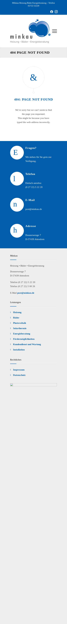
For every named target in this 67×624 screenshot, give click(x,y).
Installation (19, 349)
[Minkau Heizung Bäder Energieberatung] (31, 31)
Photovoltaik (19, 323)
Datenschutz (19, 375)
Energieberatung (21, 333)
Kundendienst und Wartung (27, 344)
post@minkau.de (25, 293)
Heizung (17, 312)
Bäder (16, 317)
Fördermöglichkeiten (23, 339)
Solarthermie (19, 328)
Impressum (19, 369)
